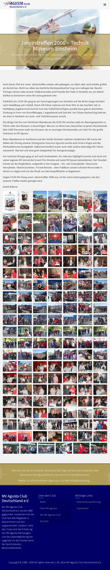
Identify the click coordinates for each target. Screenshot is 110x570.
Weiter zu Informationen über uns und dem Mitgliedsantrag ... (55, 480)
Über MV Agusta (48, 508)
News (43, 501)
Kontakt (44, 521)
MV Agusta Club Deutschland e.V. (30, 54)
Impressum (82, 508)
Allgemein (57, 54)
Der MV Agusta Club (50, 514)
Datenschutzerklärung (88, 501)
